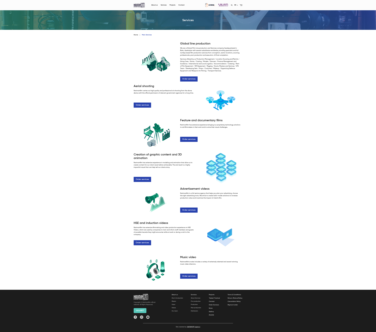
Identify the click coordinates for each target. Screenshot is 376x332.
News (211, 308)
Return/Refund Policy (235, 298)
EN (235, 5)
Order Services (214, 305)
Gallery (211, 311)
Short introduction (177, 298)
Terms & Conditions (234, 294)
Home (136, 35)
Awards (211, 315)
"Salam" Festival (214, 298)
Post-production (196, 307)
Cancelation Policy (234, 301)
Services (164, 5)
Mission (174, 301)
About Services (195, 298)
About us (154, 5)
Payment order (233, 305)
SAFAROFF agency (193, 327)
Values (174, 307)
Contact (181, 5)
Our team (175, 311)
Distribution (194, 311)
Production (194, 304)
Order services (189, 79)
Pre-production (196, 301)
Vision (173, 304)
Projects (172, 5)
